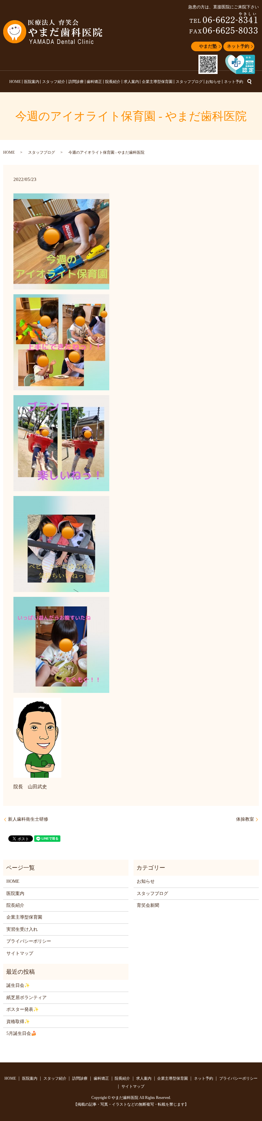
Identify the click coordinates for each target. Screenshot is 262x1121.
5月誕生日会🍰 (21, 1033)
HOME (15, 81)
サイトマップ (19, 953)
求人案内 (131, 81)
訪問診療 (76, 81)
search (249, 81)
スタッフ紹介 (53, 81)
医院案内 (31, 81)
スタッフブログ (189, 81)
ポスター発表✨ (22, 1009)
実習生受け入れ (22, 929)
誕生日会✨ (18, 985)
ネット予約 (238, 46)
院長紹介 (112, 81)
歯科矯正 (94, 81)
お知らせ (213, 81)
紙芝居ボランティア (26, 997)
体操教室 (245, 819)
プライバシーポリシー (28, 941)
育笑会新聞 (148, 905)
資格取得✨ (18, 1021)
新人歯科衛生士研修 (28, 819)
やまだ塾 (208, 46)
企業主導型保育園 (157, 81)
